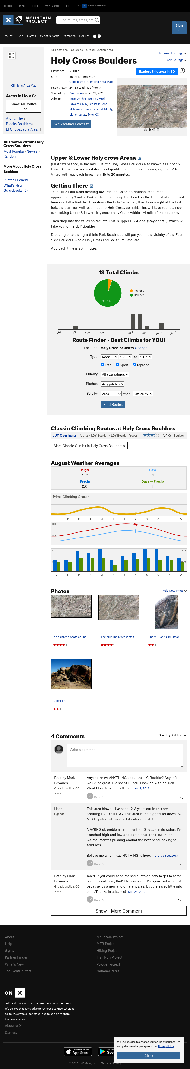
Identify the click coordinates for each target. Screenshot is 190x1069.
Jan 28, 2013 (170, 855)
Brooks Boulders (19, 124)
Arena (84, 435)
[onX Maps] (15, 996)
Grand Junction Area (99, 50)
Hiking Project (108, 950)
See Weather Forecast (71, 124)
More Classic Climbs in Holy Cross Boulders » (89, 446)
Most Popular (13, 151)
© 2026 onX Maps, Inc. (83, 1063)
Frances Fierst (93, 109)
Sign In (179, 27)
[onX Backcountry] (92, 6)
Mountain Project (110, 937)
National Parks (108, 971)
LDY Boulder (99, 435)
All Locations (59, 50)
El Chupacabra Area (22, 129)
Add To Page (175, 60)
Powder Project (108, 964)
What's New (49, 36)
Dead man (76, 93)
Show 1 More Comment (118, 910)
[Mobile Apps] (97, 36)
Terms (104, 1063)
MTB (22, 5)
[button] (121, 107)
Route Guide (13, 36)
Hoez (58, 808)
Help (8, 943)
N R (84, 104)
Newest (32, 151)
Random (10, 156)
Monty (108, 109)
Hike (35, 5)
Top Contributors (18, 971)
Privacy (116, 1063)
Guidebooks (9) (15, 190)
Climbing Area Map (23, 85)
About (9, 937)
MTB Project (106, 943)
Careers (11, 1032)
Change (141, 348)
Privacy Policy (166, 1046)
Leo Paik (94, 104)
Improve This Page (171, 53)
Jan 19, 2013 (141, 788)
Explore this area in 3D (157, 71)
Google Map (77, 82)
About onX (13, 1025)
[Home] (29, 20)
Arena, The (14, 118)
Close (148, 1055)
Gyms (31, 36)
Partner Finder (16, 957)
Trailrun (52, 5)
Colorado (77, 50)
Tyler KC (93, 114)
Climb (7, 5)
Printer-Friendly (15, 180)
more (155, 855)
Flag (180, 797)
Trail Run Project (109, 957)
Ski (68, 5)
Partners (69, 36)
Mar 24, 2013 (137, 892)
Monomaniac (77, 114)
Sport (123, 365)
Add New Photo (173, 590)
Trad (108, 365)
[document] (148, 1049)
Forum (84, 36)
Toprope (142, 365)
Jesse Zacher (77, 98)
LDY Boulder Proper (124, 435)
